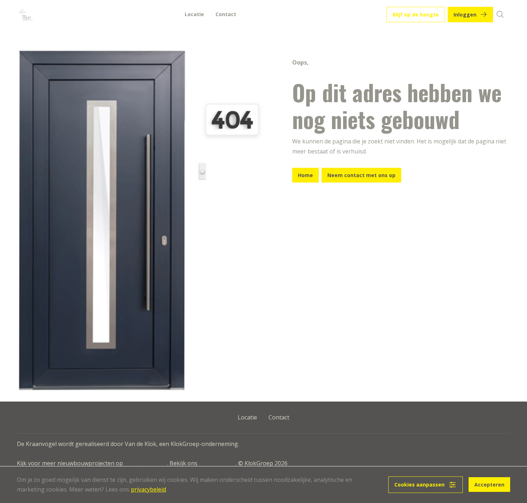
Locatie (194, 14)
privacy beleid (217, 463)
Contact (225, 14)
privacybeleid (148, 489)
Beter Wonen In (145, 463)
